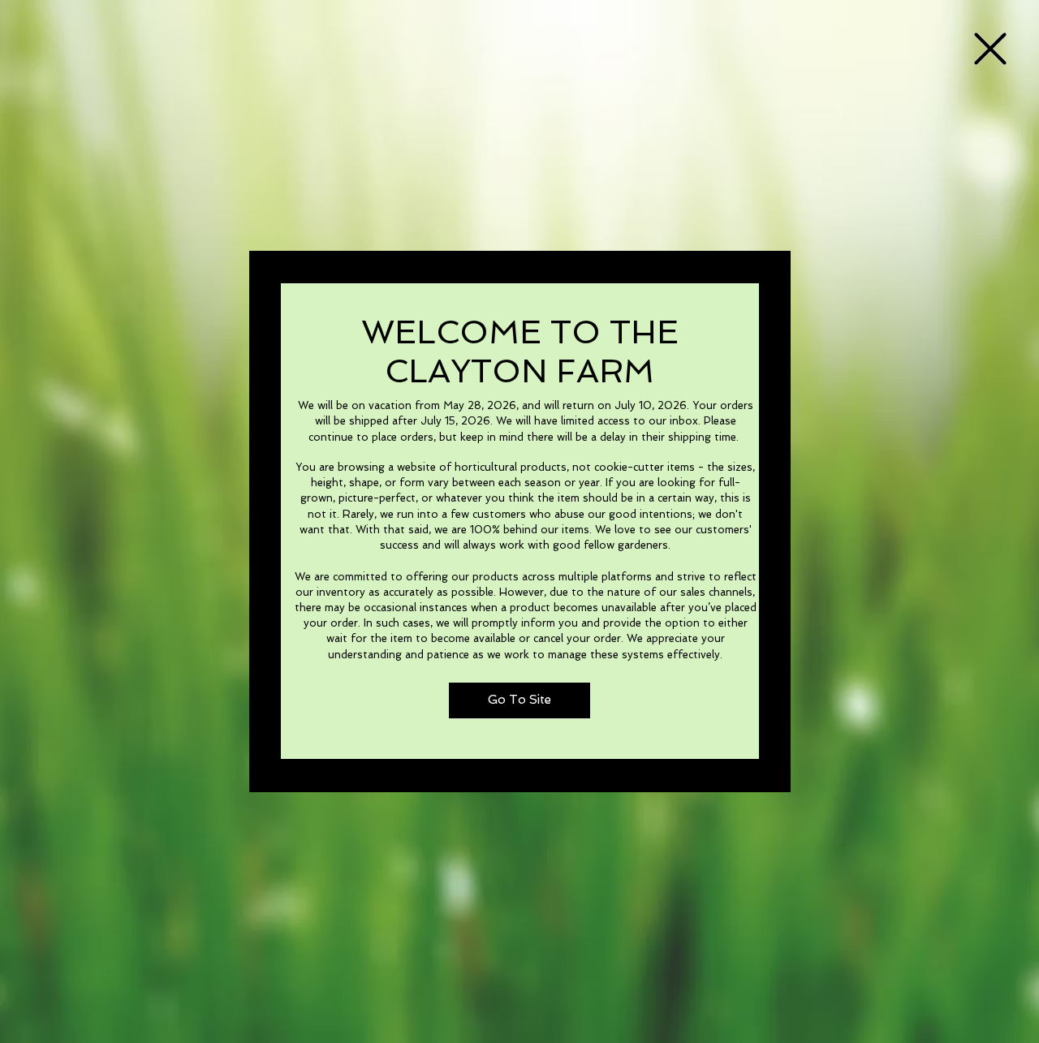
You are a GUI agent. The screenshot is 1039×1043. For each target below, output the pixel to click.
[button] (990, 48)
